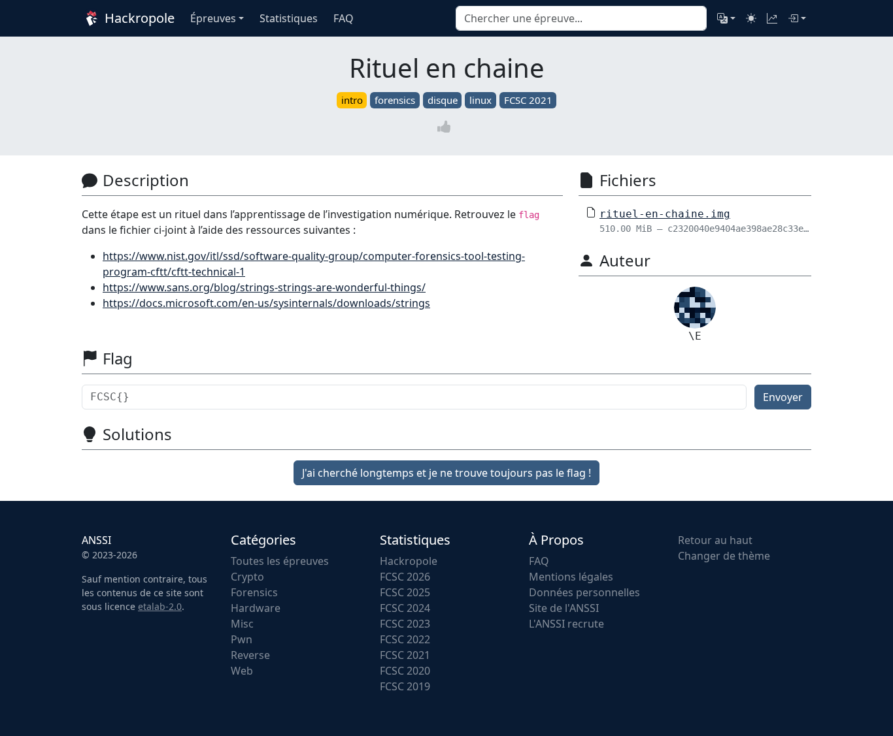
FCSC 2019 (405, 686)
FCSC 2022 (405, 639)
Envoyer (783, 397)
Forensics (254, 592)
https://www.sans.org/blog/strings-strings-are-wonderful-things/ (264, 287)
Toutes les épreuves (280, 561)
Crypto (247, 576)
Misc (242, 623)
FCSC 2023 (405, 623)
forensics (395, 99)
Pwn (241, 639)
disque (443, 99)
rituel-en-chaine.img (664, 214)
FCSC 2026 (405, 576)
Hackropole (138, 18)
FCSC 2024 (405, 608)
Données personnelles (584, 592)
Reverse (250, 655)
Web (242, 671)
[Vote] (446, 126)
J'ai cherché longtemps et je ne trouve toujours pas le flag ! (446, 473)
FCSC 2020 (405, 671)
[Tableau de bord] (772, 18)
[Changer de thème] (751, 18)
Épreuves (213, 18)
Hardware (255, 608)
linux (480, 99)
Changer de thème (724, 556)
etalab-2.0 (160, 606)
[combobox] (581, 18)
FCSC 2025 (405, 592)
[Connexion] (797, 18)
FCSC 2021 (528, 99)
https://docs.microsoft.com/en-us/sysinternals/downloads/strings (266, 303)
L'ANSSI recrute (566, 623)
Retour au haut (715, 540)
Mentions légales (571, 576)
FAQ (539, 561)
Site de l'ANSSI (564, 608)
